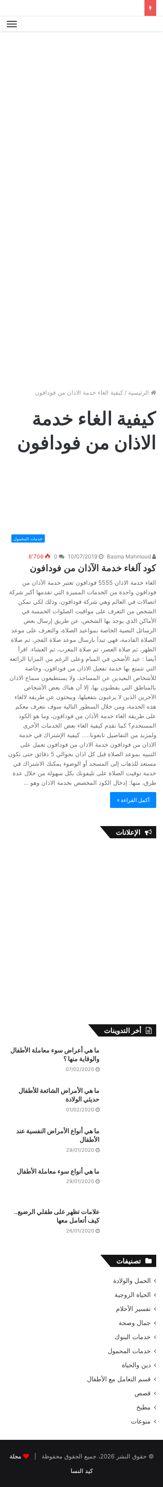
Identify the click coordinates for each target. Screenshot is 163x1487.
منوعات (141, 1421)
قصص (142, 1393)
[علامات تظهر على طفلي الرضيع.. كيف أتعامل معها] (131, 1224)
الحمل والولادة (132, 1280)
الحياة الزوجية (133, 1294)
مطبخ (143, 1407)
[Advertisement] (81, 122)
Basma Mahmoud (129, 556)
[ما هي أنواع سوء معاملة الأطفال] (131, 1184)
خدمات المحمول (129, 1351)
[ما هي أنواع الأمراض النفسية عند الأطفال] (131, 1143)
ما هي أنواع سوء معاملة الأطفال (58, 1171)
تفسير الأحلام (133, 1308)
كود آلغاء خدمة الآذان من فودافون (93, 568)
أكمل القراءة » (133, 800)
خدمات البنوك (133, 1336)
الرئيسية (139, 392)
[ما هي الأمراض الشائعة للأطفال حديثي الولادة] (131, 1103)
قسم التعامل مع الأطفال (119, 1379)
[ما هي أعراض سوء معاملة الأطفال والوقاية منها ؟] (131, 1063)
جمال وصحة (135, 1322)
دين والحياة (136, 1365)
